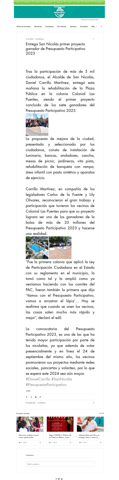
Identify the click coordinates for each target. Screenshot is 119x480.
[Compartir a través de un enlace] (40, 397)
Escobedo (84, 26)
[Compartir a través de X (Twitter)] (31, 397)
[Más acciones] (93, 39)
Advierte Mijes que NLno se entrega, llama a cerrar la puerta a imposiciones (89, 436)
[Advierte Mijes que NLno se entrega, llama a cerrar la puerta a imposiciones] (90, 424)
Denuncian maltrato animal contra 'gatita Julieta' (28, 436)
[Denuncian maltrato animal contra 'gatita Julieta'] (30, 424)
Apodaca (73, 26)
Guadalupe (49, 26)
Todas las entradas (23, 26)
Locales (28, 391)
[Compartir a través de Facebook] (27, 397)
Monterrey (38, 26)
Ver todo (101, 413)
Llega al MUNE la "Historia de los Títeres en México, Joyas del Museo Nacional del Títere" (60, 436)
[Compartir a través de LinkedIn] (36, 397)
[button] (27, 2)
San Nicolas (61, 26)
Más (93, 26)
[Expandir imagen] (37, 124)
